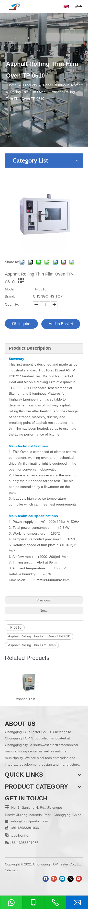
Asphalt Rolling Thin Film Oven (32, 645)
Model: (10, 289)
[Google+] (54, 879)
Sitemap (11, 870)
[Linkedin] (62, 879)
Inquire (24, 324)
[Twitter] (70, 879)
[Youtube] (79, 879)
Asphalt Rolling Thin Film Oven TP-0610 (39, 636)
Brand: (10, 296)
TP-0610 (15, 627)
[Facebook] (46, 879)
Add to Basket (61, 324)
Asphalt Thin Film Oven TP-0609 (29, 699)
